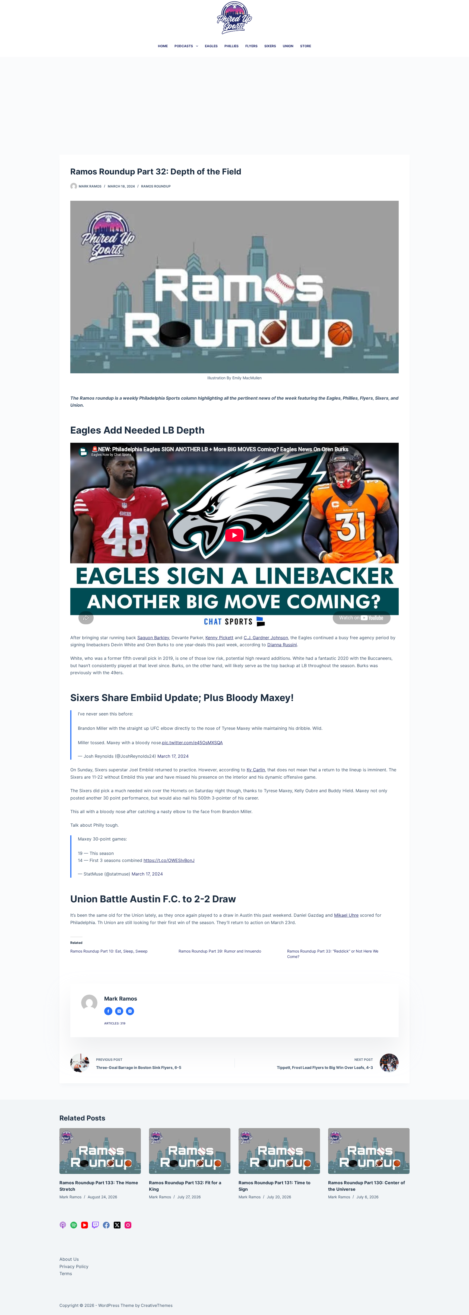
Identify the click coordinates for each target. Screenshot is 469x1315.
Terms (65, 1273)
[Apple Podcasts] (62, 1225)
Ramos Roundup (156, 186)
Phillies (231, 46)
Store (305, 46)
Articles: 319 (114, 1023)
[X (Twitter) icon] (119, 1011)
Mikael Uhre (346, 915)
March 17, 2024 (173, 756)
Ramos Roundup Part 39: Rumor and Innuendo (220, 951)
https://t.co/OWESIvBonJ (169, 860)
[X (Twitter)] (117, 1225)
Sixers (270, 46)
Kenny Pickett (219, 637)
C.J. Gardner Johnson (266, 637)
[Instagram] (128, 1225)
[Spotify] (73, 1225)
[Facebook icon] (108, 1011)
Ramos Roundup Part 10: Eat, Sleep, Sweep (109, 951)
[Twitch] (95, 1225)
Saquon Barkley (153, 637)
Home (163, 46)
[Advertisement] (234, 98)
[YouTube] (84, 1225)
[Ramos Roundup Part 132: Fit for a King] (189, 1151)
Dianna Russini (282, 644)
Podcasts (184, 46)
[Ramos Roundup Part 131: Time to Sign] (279, 1151)
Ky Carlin (256, 769)
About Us (69, 1259)
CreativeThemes (157, 1305)
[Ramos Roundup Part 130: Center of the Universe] (369, 1151)
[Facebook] (106, 1225)
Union (288, 46)
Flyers (251, 46)
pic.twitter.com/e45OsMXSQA (192, 742)
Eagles (211, 46)
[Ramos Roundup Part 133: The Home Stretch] (100, 1151)
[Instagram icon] (130, 1011)
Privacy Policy (73, 1266)
